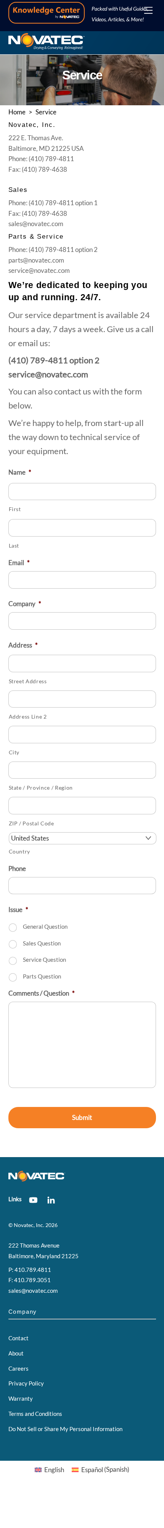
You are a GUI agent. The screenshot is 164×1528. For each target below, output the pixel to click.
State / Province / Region (41, 788)
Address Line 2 (28, 717)
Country (20, 852)
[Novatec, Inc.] (46, 46)
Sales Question (42, 943)
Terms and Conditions (35, 1413)
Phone (17, 868)
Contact (18, 1338)
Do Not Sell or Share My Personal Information (65, 1428)
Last (14, 546)
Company (24, 604)
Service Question (44, 959)
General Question (45, 926)
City (14, 752)
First (15, 509)
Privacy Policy (26, 1383)
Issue (18, 910)
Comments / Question (41, 993)
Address (23, 645)
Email (19, 563)
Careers (18, 1368)
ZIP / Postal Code (31, 823)
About (16, 1353)
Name (19, 472)
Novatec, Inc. (29, 1225)
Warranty (20, 1398)
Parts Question (42, 976)
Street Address (28, 681)
